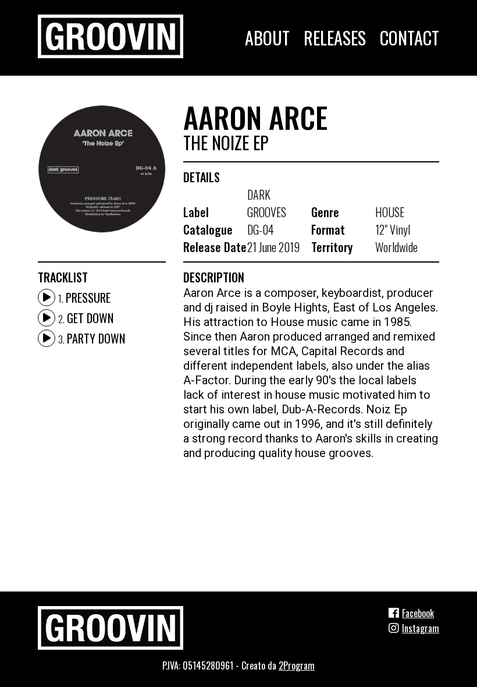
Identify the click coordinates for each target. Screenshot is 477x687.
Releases (335, 37)
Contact (409, 37)
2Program (297, 665)
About (267, 37)
